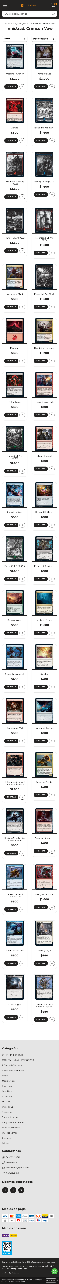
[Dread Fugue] (22, 1017)
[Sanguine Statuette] (52, 851)
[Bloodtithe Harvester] (52, 361)
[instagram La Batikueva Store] (5, 1190)
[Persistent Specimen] (52, 579)
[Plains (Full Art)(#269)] (52, 307)
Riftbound (7, 1096)
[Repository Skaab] (22, 525)
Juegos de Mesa (10, 1117)
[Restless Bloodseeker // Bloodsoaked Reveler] (22, 853)
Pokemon (7, 1086)
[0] (53, 6)
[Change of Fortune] (52, 907)
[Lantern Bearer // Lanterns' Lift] (22, 909)
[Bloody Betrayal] (52, 469)
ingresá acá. (46, 1266)
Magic (5, 1076)
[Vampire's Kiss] (52, 86)
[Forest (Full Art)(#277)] (22, 471)
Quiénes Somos (9, 1133)
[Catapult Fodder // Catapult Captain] (52, 1019)
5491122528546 (13, 1157)
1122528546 (11, 1162)
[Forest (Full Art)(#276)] (22, 579)
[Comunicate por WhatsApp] (54, 1271)
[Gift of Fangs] (22, 415)
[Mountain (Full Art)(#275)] (22, 196)
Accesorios (7, 1112)
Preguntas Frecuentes (13, 1122)
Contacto (6, 1138)
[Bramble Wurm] (22, 633)
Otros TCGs (7, 1107)
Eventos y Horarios (11, 1127)
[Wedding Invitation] (22, 86)
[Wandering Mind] (22, 307)
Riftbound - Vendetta (12, 1065)
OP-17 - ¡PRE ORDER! (12, 1055)
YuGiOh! (6, 1101)
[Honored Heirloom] (52, 525)
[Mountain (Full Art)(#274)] (52, 253)
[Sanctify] (52, 687)
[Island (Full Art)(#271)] (52, 140)
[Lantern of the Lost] (52, 741)
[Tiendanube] (10, 1273)
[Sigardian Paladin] (52, 795)
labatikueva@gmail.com (17, 1167)
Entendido (51, 1280)
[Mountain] (22, 361)
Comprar (11, 86)
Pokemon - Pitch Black (13, 1070)
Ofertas (5, 1143)
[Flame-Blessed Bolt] (52, 415)
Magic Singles (19, 23)
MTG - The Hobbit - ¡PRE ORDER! (18, 1060)
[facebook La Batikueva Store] (13, 1190)
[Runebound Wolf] (22, 741)
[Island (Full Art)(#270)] (52, 194)
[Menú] (5, 6)
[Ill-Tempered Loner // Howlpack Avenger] (22, 797)
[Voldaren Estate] (52, 633)
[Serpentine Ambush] (22, 687)
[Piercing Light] (52, 963)
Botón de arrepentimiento (14, 1269)
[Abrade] (22, 140)
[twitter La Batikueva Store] (21, 1190)
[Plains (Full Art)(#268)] (22, 250)
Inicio (7, 23)
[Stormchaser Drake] (22, 963)
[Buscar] (53, 14)
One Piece (7, 1091)
